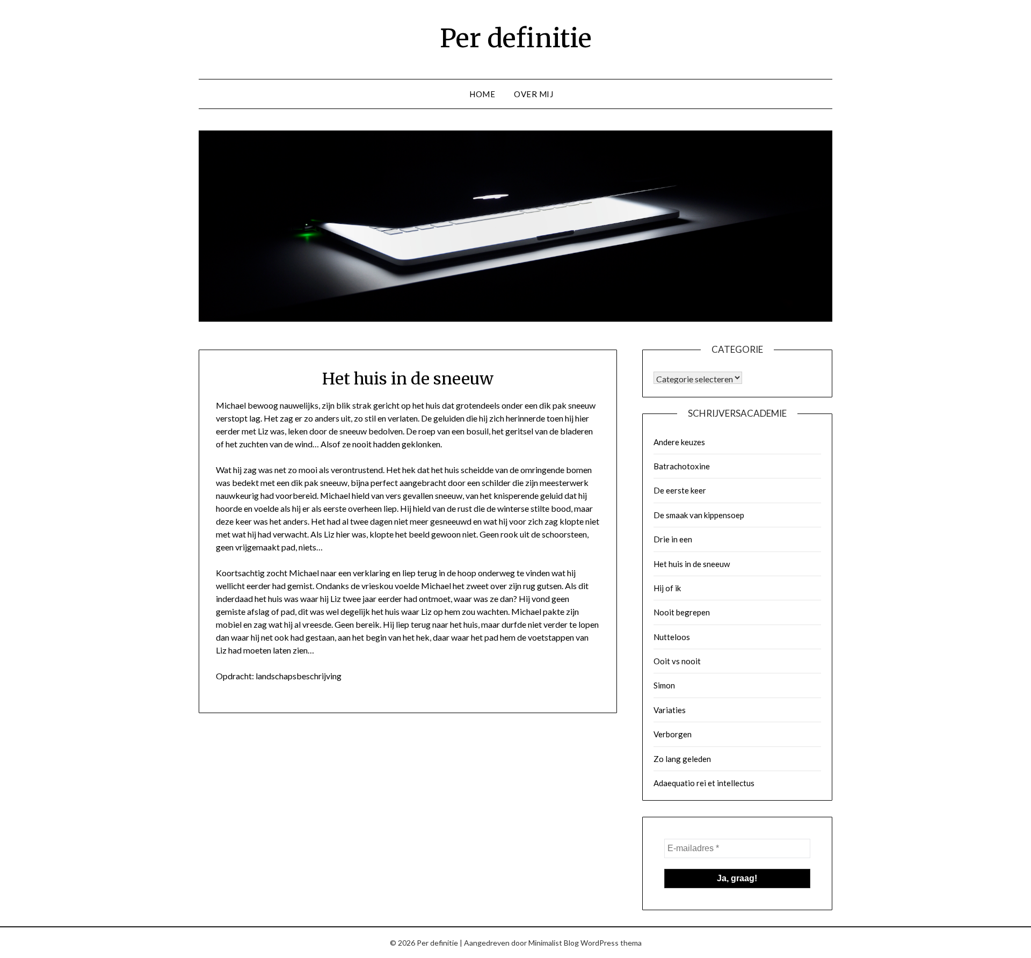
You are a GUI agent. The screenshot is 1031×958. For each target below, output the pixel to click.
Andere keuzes (679, 442)
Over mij (533, 94)
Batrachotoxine (682, 466)
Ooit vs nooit (677, 661)
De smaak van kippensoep (699, 515)
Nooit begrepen (682, 612)
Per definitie (516, 38)
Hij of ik (667, 588)
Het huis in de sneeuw (692, 564)
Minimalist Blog (553, 942)
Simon (664, 685)
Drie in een (673, 539)
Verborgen (673, 734)
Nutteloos (672, 637)
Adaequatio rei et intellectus (704, 783)
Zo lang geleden (682, 759)
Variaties (670, 710)
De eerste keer (680, 490)
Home (482, 94)
